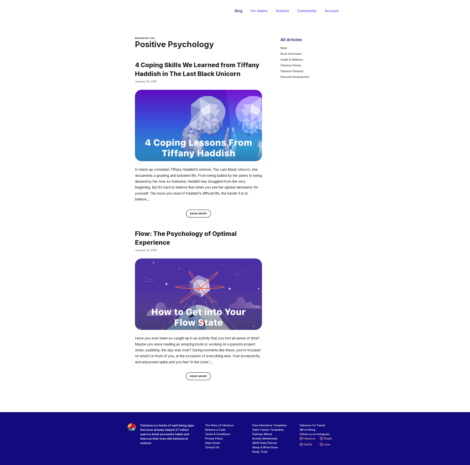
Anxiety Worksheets (265, 438)
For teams (259, 11)
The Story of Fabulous (219, 425)
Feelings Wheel (262, 434)
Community (307, 11)
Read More (200, 213)
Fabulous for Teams (312, 425)
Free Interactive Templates (269, 425)
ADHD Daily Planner (264, 442)
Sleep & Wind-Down (265, 447)
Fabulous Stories (290, 65)
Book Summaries (291, 53)
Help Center (212, 442)
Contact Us (212, 447)
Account (332, 11)
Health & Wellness (291, 59)
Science (282, 11)
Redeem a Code (215, 429)
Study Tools (259, 451)
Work (283, 48)
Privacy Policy (214, 438)
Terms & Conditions (217, 434)
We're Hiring (307, 429)
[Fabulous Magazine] (149, 11)
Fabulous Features (291, 71)
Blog (238, 11)
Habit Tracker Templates (268, 429)
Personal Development (294, 77)
